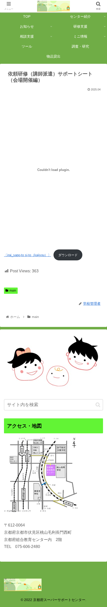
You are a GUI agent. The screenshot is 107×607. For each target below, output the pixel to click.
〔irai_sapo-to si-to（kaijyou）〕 (27, 255)
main (12, 290)
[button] (98, 405)
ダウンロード (68, 255)
